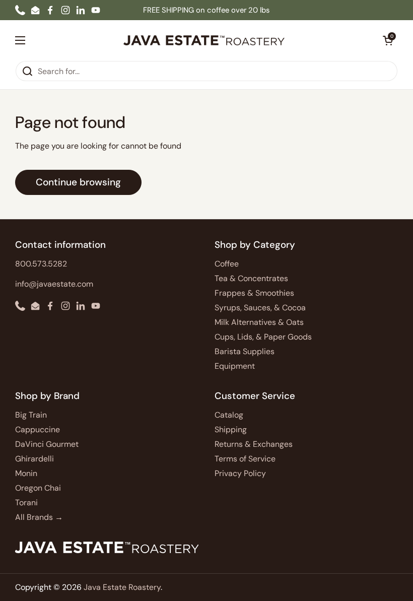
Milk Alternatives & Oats (259, 322)
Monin (26, 473)
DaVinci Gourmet (47, 444)
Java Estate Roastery (122, 587)
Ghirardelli (34, 458)
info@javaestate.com (54, 284)
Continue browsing (78, 182)
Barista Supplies (244, 351)
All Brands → (39, 517)
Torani (26, 502)
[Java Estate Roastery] (204, 40)
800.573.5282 (41, 263)
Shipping (231, 429)
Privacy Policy (240, 473)
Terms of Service (245, 458)
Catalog (229, 415)
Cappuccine (37, 429)
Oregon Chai (38, 488)
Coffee (227, 263)
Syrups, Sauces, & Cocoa (260, 307)
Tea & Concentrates (251, 278)
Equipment (235, 366)
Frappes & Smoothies (254, 293)
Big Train (31, 415)
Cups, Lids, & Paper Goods (263, 336)
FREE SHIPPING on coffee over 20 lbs (206, 10)
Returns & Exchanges (254, 444)
